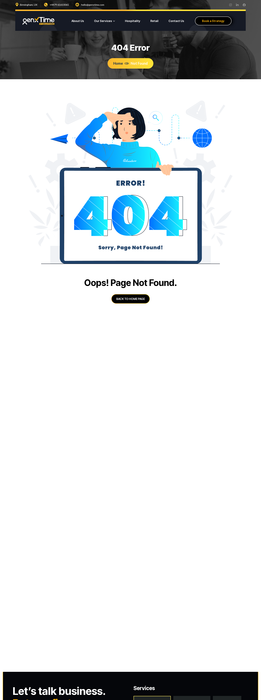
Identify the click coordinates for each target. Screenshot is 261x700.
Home (118, 63)
